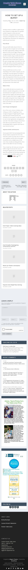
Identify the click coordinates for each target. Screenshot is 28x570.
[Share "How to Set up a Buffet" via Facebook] (5, 168)
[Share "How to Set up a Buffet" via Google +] (11, 168)
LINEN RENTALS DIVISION (9, 565)
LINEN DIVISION (8, 563)
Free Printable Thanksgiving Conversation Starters (11, 245)
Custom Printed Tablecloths (8, 523)
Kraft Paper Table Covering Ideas (12, 225)
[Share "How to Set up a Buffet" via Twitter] (8, 168)
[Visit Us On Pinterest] (18, 508)
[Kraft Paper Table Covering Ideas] (14, 217)
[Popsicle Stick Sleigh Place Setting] (14, 276)
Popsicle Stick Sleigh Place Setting (12, 285)
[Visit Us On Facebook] (10, 508)
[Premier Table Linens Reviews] (11, 469)
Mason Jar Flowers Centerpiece (11, 265)
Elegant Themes (14, 559)
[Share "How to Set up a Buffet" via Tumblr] (14, 168)
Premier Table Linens (6, 526)
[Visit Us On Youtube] (15, 508)
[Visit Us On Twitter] (13, 508)
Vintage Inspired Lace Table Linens (12, 374)
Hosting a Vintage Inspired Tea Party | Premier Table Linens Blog (13, 373)
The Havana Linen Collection (11, 369)
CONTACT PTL (14, 566)
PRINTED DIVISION (18, 563)
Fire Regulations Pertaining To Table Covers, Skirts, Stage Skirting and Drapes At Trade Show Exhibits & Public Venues (13, 382)
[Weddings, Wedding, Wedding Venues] (14, 461)
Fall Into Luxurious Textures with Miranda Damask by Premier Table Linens (14, 363)
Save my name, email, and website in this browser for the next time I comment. (12, 324)
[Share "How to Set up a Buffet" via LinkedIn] (20, 168)
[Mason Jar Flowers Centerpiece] (14, 256)
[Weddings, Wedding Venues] (14, 476)
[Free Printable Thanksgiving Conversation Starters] (14, 236)
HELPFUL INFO (20, 565)
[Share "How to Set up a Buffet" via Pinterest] (17, 168)
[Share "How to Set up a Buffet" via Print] (15, 171)
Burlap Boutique (5, 519)
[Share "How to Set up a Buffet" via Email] (12, 171)
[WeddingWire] (7, 470)
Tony (9, 20)
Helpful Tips (22, 20)
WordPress (14, 561)
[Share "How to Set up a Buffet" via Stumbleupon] (23, 168)
